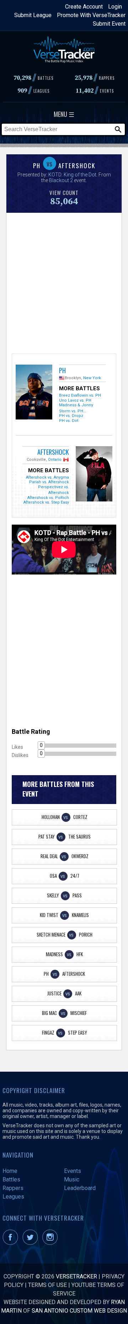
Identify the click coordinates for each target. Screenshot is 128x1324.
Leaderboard (80, 1188)
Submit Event (109, 23)
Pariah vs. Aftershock (49, 482)
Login (115, 6)
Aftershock (53, 452)
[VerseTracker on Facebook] (11, 1243)
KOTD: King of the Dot (72, 174)
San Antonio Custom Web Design (79, 1310)
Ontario (55, 459)
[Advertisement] (64, 282)
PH (62, 370)
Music (71, 1179)
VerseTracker (76, 1276)
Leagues (13, 1196)
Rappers (12, 1188)
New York (92, 378)
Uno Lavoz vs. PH (75, 400)
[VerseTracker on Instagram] (51, 1243)
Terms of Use (47, 1285)
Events (72, 1171)
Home (9, 1171)
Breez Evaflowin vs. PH (80, 395)
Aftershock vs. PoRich (48, 497)
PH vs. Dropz (71, 415)
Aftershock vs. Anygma (47, 477)
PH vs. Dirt (68, 420)
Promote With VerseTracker (91, 15)
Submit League (33, 15)
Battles (11, 1179)
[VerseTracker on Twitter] (31, 1243)
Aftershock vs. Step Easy (46, 502)
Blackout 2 (61, 180)
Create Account (84, 6)
